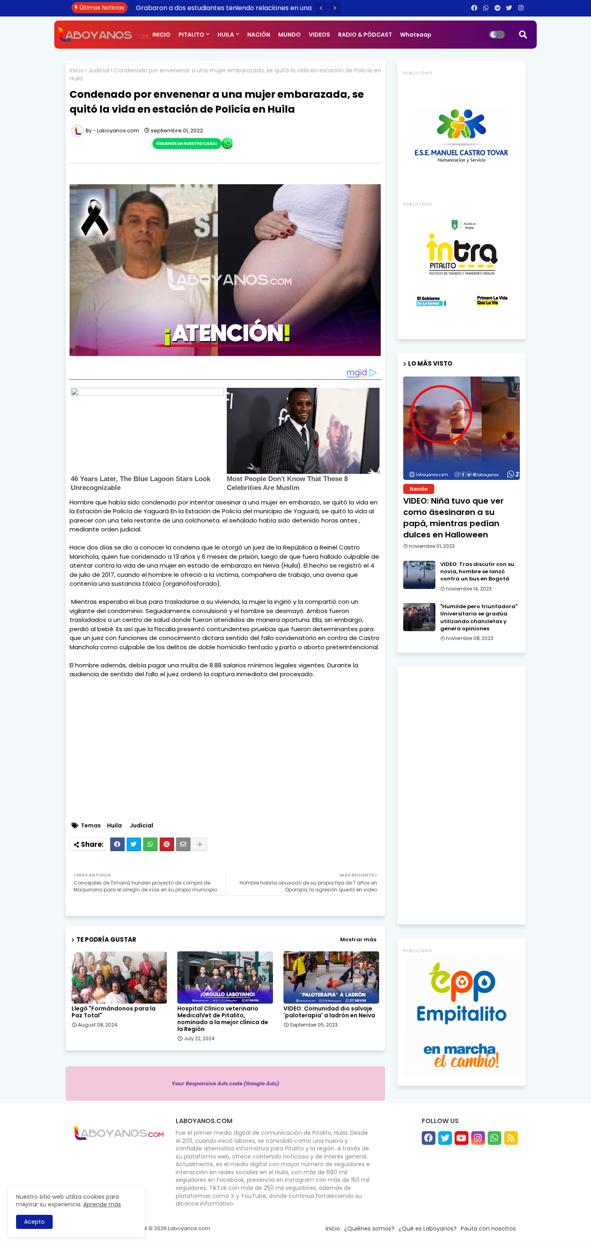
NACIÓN (258, 35)
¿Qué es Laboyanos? (427, 1228)
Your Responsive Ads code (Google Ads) (225, 1083)
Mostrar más (358, 939)
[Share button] (200, 844)
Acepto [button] (34, 1222)
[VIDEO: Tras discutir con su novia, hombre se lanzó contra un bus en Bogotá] (419, 575)
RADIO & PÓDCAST (365, 35)
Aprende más (102, 1204)
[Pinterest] (167, 844)
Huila (114, 825)
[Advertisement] (229, 759)
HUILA (226, 35)
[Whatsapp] (150, 844)
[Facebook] (117, 844)
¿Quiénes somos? (369, 1228)
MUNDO (289, 35)
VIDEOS (319, 35)
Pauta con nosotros (488, 1228)
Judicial (98, 70)
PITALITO (191, 35)
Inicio (77, 70)
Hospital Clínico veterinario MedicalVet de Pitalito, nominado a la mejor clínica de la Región (222, 1019)
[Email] (183, 844)
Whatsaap (415, 35)
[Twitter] (134, 844)
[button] (321, 8)
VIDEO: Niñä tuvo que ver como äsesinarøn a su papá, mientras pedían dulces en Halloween (453, 517)
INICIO (161, 35)
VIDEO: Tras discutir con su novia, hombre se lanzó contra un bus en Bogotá (477, 571)
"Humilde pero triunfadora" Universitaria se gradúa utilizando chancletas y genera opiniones (478, 617)
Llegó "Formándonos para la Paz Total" (114, 1012)
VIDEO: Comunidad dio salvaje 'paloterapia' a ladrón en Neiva (329, 1012)
